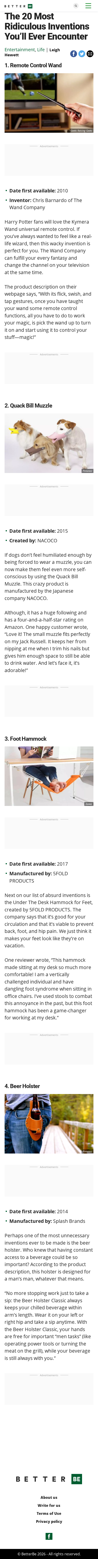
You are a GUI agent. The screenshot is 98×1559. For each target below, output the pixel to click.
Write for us (49, 1505)
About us (49, 1497)
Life (41, 49)
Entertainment (20, 49)
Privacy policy (49, 1521)
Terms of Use (49, 1513)
